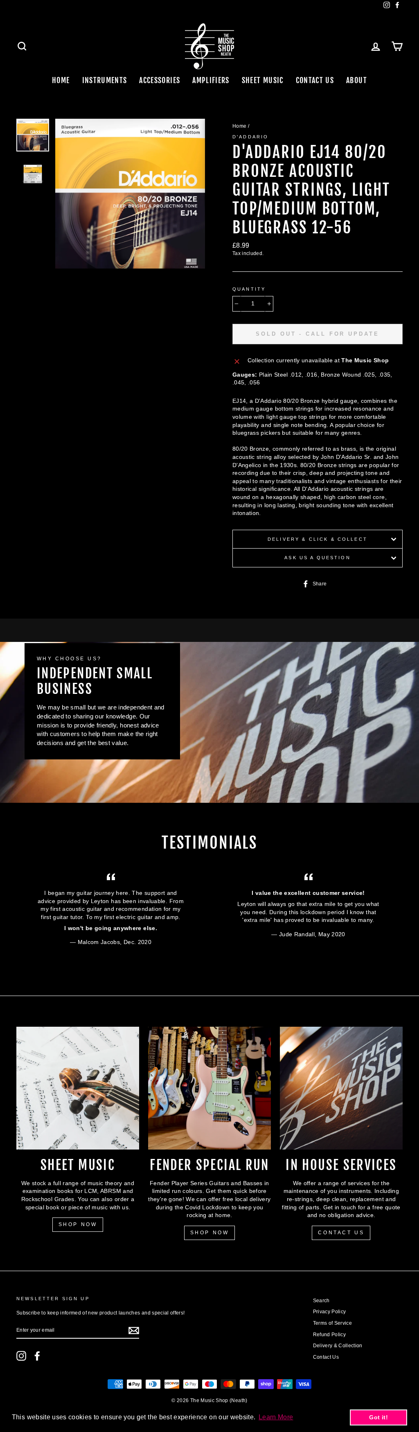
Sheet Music (263, 80)
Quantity (249, 289)
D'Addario (250, 136)
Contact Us (315, 80)
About (356, 80)
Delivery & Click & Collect (317, 539)
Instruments (104, 80)
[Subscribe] (133, 1330)
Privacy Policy (329, 1312)
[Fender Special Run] (209, 1088)
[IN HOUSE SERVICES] (341, 1088)
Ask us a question (317, 557)
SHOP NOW (78, 1224)
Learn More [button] (276, 1417)
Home (61, 80)
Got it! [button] (378, 1417)
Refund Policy (329, 1334)
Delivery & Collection (338, 1345)
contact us (341, 1232)
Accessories (159, 80)
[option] (130, 194)
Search (321, 1300)
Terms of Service (332, 1323)
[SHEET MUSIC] (77, 1088)
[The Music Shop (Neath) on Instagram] (21, 1356)
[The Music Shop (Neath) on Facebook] (37, 1356)
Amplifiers (211, 80)
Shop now (209, 1232)
